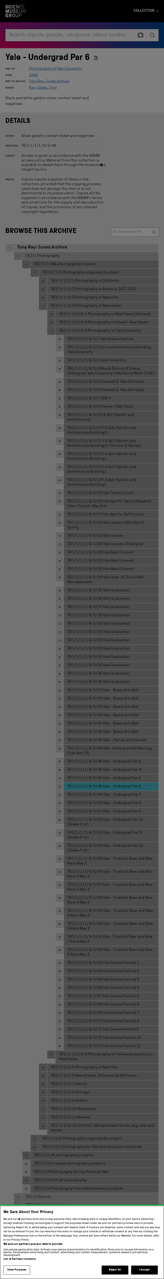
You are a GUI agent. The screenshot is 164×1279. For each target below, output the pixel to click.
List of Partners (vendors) (19, 1259)
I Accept (144, 1270)
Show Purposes (16, 1270)
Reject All (115, 1270)
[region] (82, 1242)
